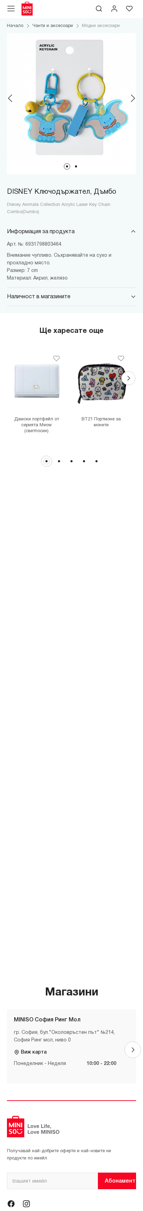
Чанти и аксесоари (52, 26)
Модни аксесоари (101, 26)
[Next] (133, 98)
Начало (15, 26)
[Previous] (10, 98)
